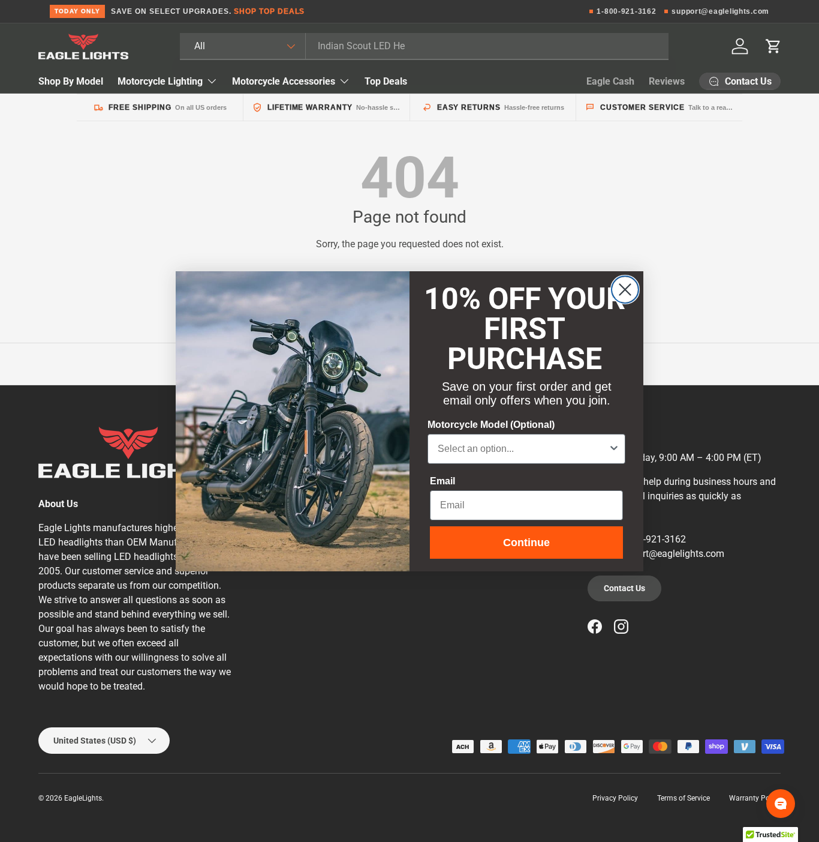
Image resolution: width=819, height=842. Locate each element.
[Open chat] (780, 803)
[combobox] (523, 449)
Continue (526, 543)
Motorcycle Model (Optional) (491, 424)
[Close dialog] (625, 289)
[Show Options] (614, 449)
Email (442, 481)
